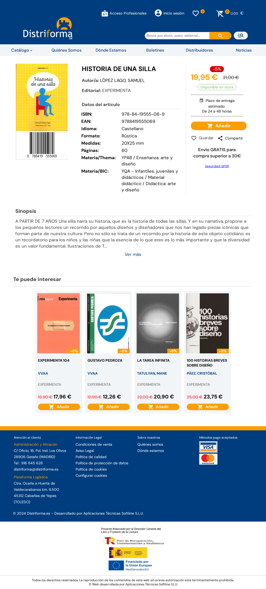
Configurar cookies (91, 475)
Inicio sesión (173, 13)
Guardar (205, 138)
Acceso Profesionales (128, 13)
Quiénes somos (150, 444)
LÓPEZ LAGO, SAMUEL (122, 80)
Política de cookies (91, 469)
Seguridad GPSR (217, 166)
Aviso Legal (85, 450)
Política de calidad (91, 456)
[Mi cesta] (220, 13)
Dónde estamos (150, 450)
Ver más (133, 254)
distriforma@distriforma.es (36, 469)
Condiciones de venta (94, 444)
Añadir (222, 126)
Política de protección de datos (102, 463)
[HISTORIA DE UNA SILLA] (42, 97)
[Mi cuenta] (105, 13)
